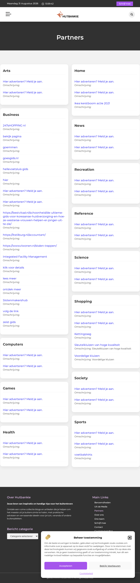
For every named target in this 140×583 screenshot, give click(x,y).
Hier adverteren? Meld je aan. (23, 81)
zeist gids (9, 322)
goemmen (10, 147)
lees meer (9, 278)
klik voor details (13, 267)
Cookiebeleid (86, 573)
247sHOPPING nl (14, 125)
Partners (98, 510)
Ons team (99, 519)
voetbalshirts (83, 454)
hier (5, 180)
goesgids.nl (10, 158)
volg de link (11, 311)
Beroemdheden (102, 502)
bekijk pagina (12, 136)
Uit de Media (100, 506)
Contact (98, 527)
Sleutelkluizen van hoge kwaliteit (97, 345)
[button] (129, 537)
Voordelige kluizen (87, 355)
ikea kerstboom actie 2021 (92, 103)
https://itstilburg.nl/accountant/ (24, 234)
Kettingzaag (82, 334)
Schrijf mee (100, 523)
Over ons (99, 514)
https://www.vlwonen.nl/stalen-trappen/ (30, 245)
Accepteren (65, 565)
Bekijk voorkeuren (110, 565)
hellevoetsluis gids (15, 169)
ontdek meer (12, 289)
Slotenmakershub (15, 300)
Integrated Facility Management (25, 256)
